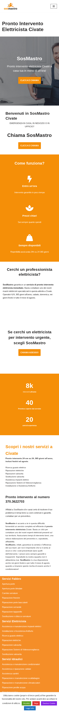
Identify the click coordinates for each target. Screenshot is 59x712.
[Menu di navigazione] (53, 6)
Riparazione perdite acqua (13, 687)
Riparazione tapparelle (12, 612)
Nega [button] (36, 703)
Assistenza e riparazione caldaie (16, 669)
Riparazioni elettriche (11, 640)
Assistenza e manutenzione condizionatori (21, 664)
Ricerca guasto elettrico (12, 635)
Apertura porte (8, 584)
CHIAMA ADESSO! (29, 352)
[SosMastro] (10, 6)
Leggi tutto (30, 708)
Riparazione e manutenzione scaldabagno (21, 678)
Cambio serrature (10, 593)
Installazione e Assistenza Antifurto (17, 631)
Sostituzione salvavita (12, 654)
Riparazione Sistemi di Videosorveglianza (20, 649)
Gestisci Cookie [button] (49, 703)
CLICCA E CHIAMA (29, 80)
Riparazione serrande (11, 607)
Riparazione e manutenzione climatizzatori (21, 683)
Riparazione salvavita (11, 645)
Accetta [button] (26, 703)
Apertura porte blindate (12, 588)
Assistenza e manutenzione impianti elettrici (21, 626)
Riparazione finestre (11, 598)
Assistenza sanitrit (10, 673)
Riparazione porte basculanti (14, 602)
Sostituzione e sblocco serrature (16, 616)
